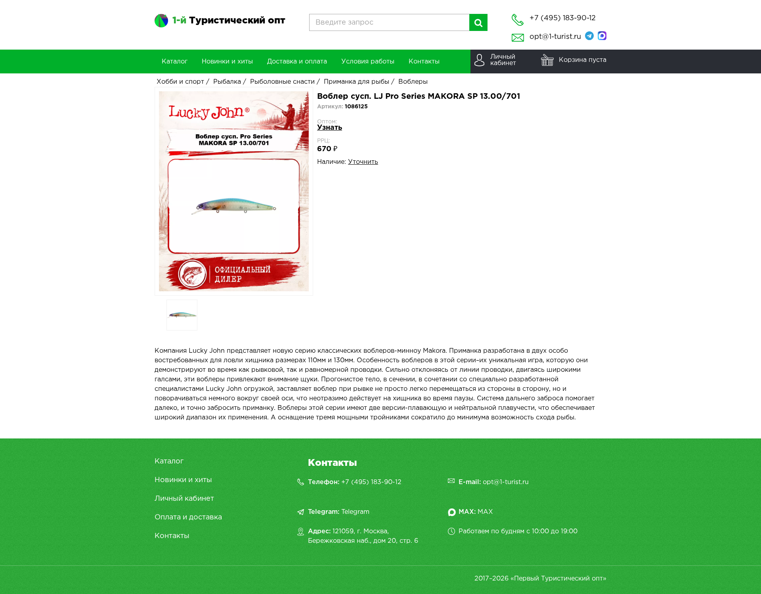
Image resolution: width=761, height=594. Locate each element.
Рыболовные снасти (282, 82)
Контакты (172, 536)
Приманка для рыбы (356, 82)
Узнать (329, 128)
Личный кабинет (184, 499)
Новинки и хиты (183, 480)
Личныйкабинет (503, 60)
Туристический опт (228, 20)
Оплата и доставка (188, 517)
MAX (485, 512)
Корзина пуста (582, 60)
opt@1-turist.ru (555, 37)
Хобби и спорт (180, 82)
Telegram (355, 512)
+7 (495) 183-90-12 (371, 482)
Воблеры (413, 82)
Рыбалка (227, 82)
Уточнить (363, 162)
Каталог (169, 461)
